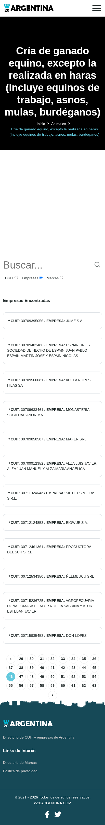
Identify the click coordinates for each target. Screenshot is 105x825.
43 (73, 668)
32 (52, 659)
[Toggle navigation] (96, 8)
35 (84, 659)
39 (32, 668)
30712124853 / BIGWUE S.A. (49, 523)
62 (84, 685)
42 (63, 668)
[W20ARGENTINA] (29, 8)
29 (21, 659)
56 (21, 685)
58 (42, 685)
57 (32, 685)
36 (94, 659)
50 (52, 677)
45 (94, 668)
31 (42, 659)
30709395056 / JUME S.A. (47, 321)
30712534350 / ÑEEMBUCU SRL (52, 576)
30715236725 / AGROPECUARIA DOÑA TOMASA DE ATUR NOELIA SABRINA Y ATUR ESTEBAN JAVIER (50, 606)
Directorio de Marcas (20, 762)
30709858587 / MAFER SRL (48, 439)
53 (84, 677)
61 (73, 685)
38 (21, 668)
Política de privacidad (20, 771)
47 (21, 677)
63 (94, 685)
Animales (58, 124)
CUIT (9, 278)
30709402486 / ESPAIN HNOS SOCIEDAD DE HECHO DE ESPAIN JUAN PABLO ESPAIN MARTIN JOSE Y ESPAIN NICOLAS (48, 350)
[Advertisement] (52, 202)
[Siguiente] (52, 695)
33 (63, 659)
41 (52, 668)
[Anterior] (10, 659)
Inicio (41, 124)
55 (11, 685)
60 (63, 685)
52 (73, 677)
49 (42, 677)
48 (32, 677)
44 (84, 668)
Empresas (29, 278)
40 (42, 668)
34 (73, 659)
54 (94, 677)
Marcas (52, 278)
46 (11, 677)
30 (32, 659)
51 (63, 677)
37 (11, 668)
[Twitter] (58, 814)
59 (52, 685)
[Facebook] (47, 814)
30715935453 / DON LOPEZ (49, 635)
